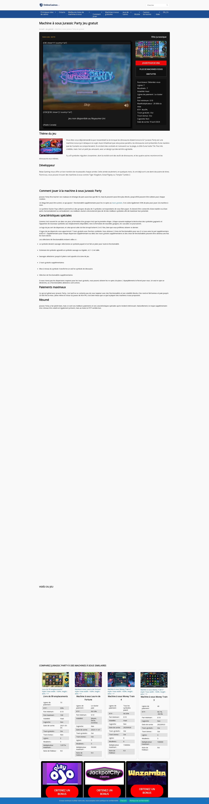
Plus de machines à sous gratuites (151, 71)
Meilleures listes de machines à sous (76, 13)
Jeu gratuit (49, 29)
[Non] (206, 801)
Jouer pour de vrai (151, 63)
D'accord (123, 800)
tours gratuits (117, 203)
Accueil (41, 29)
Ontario (62, 12)
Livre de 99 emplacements (55, 696)
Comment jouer (97, 15)
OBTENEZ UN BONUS (62, 792)
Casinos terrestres (147, 13)
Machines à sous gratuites (112, 13)
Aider (158, 14)
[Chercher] (167, 5)
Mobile (137, 14)
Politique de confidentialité (139, 800)
